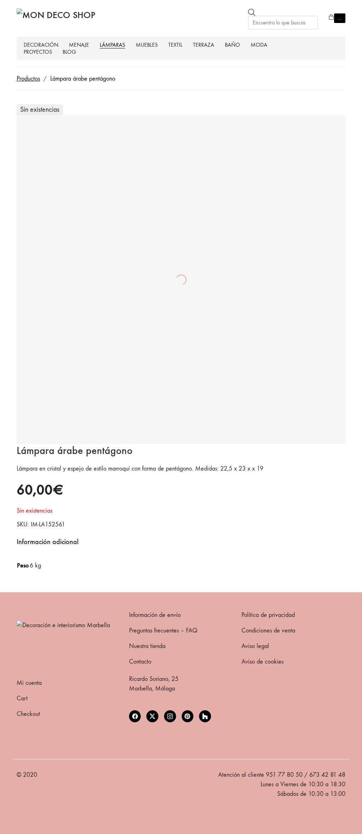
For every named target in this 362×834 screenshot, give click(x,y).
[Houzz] (205, 716)
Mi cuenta (29, 683)
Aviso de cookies (262, 661)
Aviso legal (255, 646)
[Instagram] (170, 716)
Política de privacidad (268, 615)
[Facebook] (135, 716)
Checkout (28, 714)
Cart (22, 698)
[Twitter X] (152, 716)
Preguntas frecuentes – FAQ (163, 630)
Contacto (140, 661)
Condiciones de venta (268, 630)
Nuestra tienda (147, 646)
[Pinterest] (188, 716)
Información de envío (155, 615)
